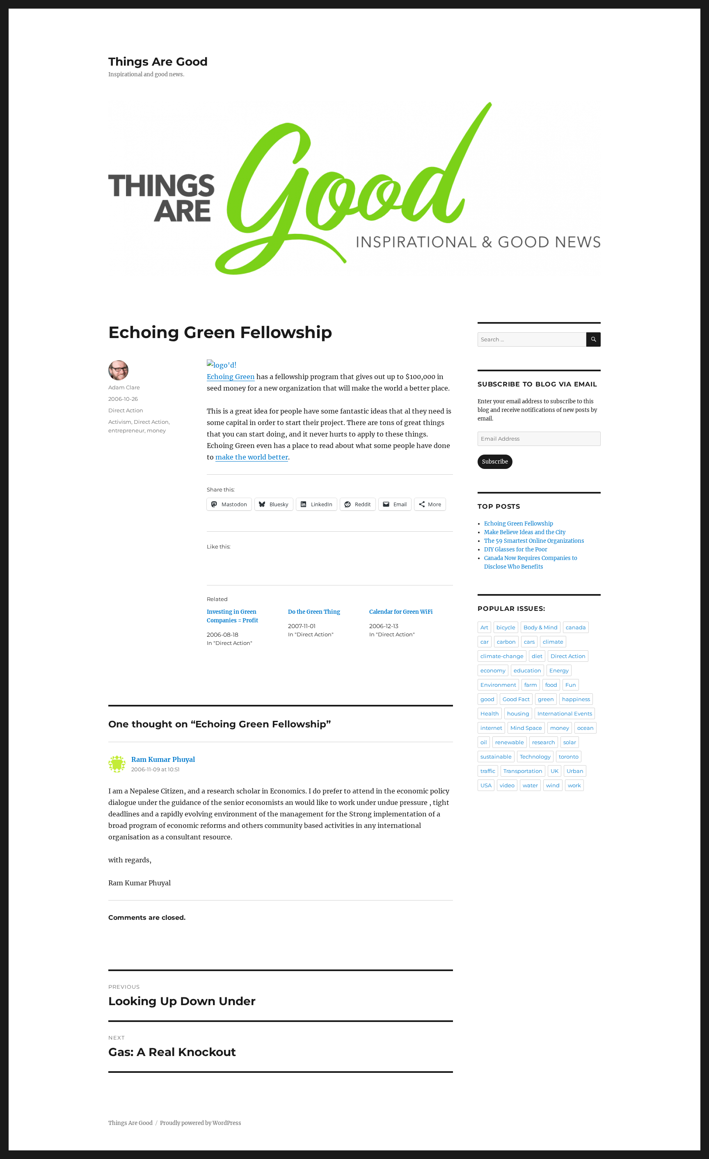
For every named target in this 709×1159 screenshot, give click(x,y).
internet (491, 728)
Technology (535, 756)
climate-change (502, 656)
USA (486, 785)
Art (484, 627)
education (527, 670)
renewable (509, 742)
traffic (487, 771)
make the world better (251, 457)
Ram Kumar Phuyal (163, 759)
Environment (498, 684)
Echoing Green (231, 377)
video (507, 785)
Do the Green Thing (314, 611)
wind (553, 785)
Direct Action (125, 410)
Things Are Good (158, 62)
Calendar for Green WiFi (401, 611)
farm (530, 684)
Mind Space (526, 728)
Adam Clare (124, 387)
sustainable (496, 756)
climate (553, 641)
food (551, 684)
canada (576, 627)
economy (492, 670)
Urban (575, 771)
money (156, 430)
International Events (564, 713)
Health (489, 713)
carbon (506, 641)
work (574, 785)
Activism (119, 421)
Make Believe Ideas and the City (524, 532)
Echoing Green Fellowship (518, 523)
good (487, 699)
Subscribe (495, 461)
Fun (570, 684)
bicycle (505, 627)
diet (537, 656)
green (546, 699)
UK (554, 771)
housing (518, 713)
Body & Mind (541, 627)
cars (529, 641)
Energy (559, 670)
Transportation (522, 771)
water (530, 785)
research (543, 742)
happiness (576, 699)
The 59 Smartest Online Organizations (534, 540)
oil (483, 742)
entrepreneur (126, 430)
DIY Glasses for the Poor (515, 549)
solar (569, 742)
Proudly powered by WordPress (200, 1123)
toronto (569, 756)
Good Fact (516, 699)
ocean (585, 728)
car (484, 641)
